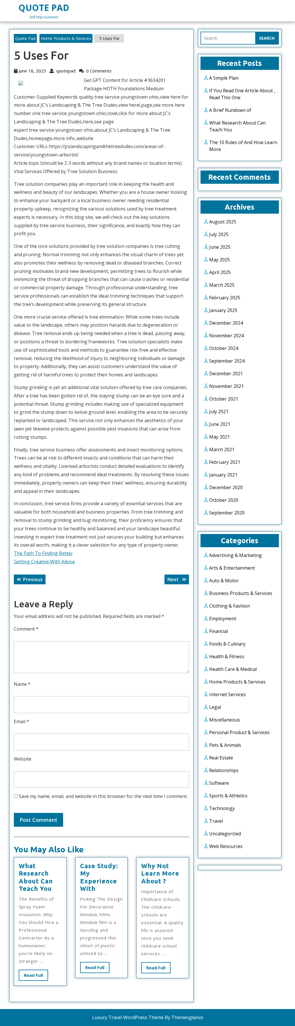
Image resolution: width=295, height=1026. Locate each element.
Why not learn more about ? (160, 873)
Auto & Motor (224, 580)
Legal (215, 707)
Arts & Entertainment (232, 568)
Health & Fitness (226, 656)
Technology (222, 808)
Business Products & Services (240, 593)
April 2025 (220, 272)
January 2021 (223, 475)
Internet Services (227, 694)
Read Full (36, 976)
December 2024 (226, 323)
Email (21, 721)
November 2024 (226, 335)
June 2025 (219, 247)
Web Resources (226, 846)
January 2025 (223, 310)
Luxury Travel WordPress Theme (128, 1017)
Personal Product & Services (239, 732)
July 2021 (218, 411)
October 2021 (223, 399)
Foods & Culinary (227, 644)
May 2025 (219, 259)
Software (219, 783)
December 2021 (226, 373)
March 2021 (222, 449)
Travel (216, 821)
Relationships (224, 770)
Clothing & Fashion (229, 606)
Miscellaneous (224, 720)
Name (22, 684)
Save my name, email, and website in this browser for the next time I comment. (103, 796)
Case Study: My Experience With (99, 877)
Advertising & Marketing (235, 555)
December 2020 (226, 487)
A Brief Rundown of (230, 110)
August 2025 (222, 222)
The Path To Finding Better (43, 553)
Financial (218, 631)
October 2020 (223, 500)
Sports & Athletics (228, 796)
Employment (222, 618)
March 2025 (222, 285)
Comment (26, 629)
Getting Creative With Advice (44, 561)
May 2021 (219, 437)
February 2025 (224, 297)
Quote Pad (43, 8)
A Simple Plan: (224, 78)
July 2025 (218, 234)
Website (22, 759)
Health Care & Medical (233, 669)
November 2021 (226, 386)
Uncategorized (225, 833)
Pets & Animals (225, 745)
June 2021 (219, 424)
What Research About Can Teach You (36, 877)
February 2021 (224, 462)
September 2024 (227, 361)
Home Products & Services (66, 38)
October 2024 (223, 348)
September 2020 (227, 513)
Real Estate (221, 758)
